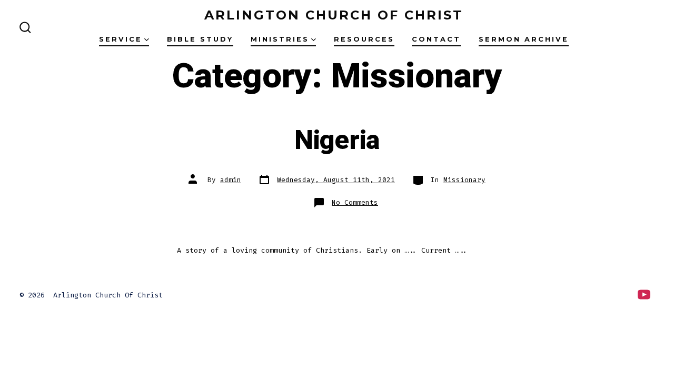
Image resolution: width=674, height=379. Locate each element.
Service (120, 39)
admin (230, 179)
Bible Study (200, 39)
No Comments (355, 202)
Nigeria (337, 140)
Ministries (280, 39)
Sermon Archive (524, 39)
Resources (364, 39)
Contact (436, 39)
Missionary (464, 179)
